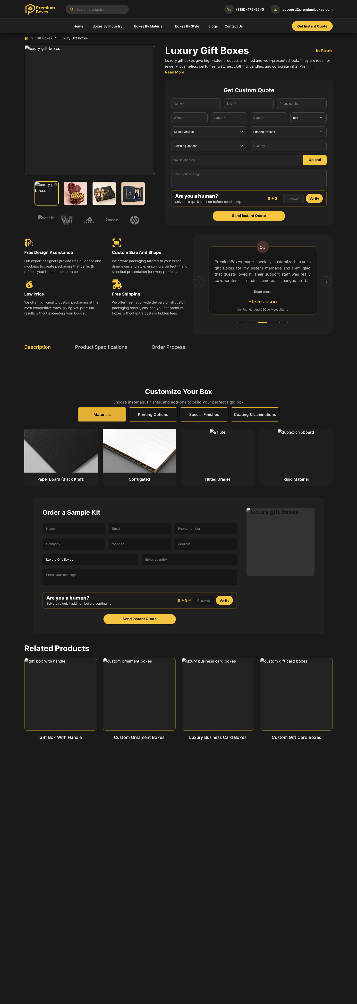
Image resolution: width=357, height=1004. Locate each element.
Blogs (213, 26)
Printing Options (153, 414)
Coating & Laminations (255, 414)
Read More (174, 72)
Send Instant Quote (249, 215)
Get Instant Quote (312, 26)
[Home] (26, 38)
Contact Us (234, 26)
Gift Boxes (44, 38)
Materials (102, 414)
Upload (315, 159)
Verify (314, 198)
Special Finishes (204, 414)
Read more (262, 292)
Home (78, 26)
